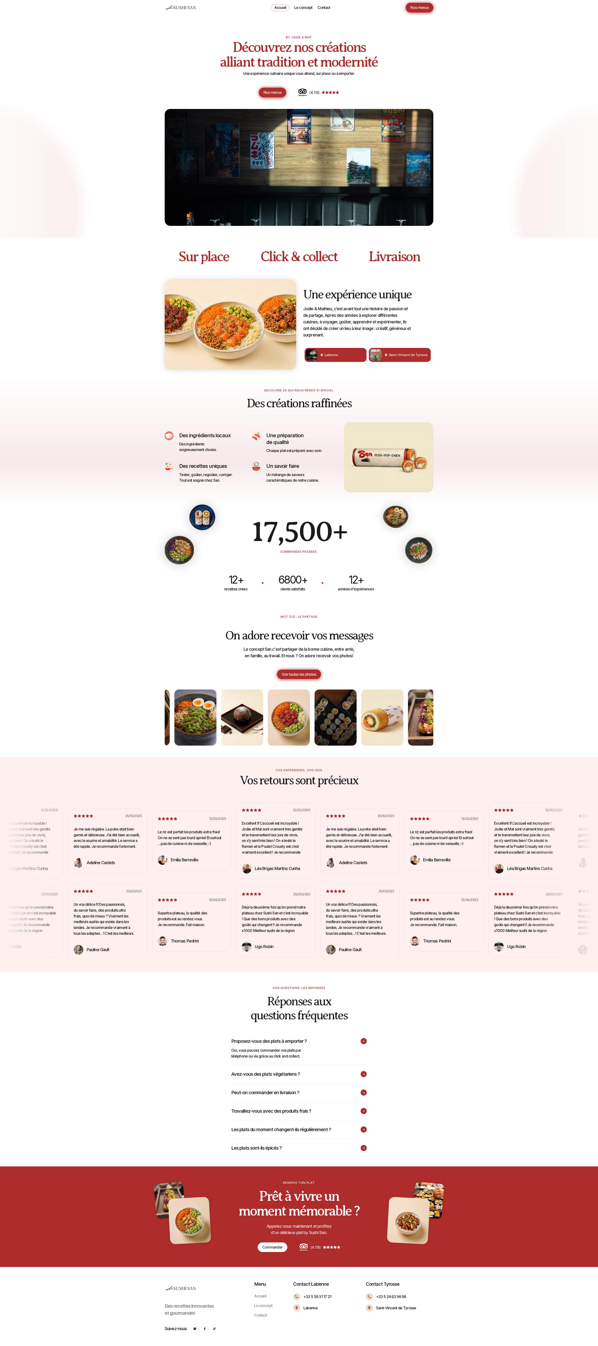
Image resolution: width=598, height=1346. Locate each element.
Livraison (394, 256)
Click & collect (299, 256)
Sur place (203, 256)
